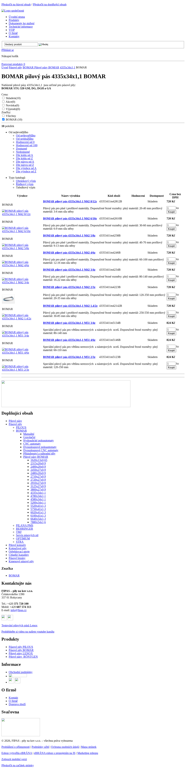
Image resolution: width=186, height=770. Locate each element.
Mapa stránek (88, 746)
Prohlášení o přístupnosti (15, 746)
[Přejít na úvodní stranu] (12, 10)
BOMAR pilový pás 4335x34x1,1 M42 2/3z (69, 287)
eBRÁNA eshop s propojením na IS (54, 753)
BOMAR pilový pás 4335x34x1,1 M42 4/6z (69, 252)
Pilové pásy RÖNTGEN (23, 656)
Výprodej (13, 109)
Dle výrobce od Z (26, 171)
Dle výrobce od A (26, 168)
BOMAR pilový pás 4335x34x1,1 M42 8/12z (70, 201)
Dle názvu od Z (25, 164)
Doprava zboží (17, 704)
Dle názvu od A (25, 161)
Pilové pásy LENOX (21, 653)
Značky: (6, 112)
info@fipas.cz (19, 610)
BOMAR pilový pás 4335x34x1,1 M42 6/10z (70, 218)
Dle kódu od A (24, 155)
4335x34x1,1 (67, 67)
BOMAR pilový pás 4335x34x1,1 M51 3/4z (69, 322)
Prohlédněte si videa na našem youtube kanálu (27, 631)
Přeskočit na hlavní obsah (16, 4)
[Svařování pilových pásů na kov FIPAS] (20, 735)
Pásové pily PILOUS (21, 646)
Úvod (4, 67)
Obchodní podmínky (21, 672)
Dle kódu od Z (24, 158)
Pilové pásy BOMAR (46, 67)
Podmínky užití (40, 746)
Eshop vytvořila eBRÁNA (16, 753)
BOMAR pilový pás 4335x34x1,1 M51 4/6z (69, 339)
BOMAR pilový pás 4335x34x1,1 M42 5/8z (69, 235)
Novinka (12, 105)
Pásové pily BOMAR (21, 650)
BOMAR (28, 67)
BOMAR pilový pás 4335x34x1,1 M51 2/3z (69, 356)
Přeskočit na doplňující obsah (49, 4)
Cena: (4, 94)
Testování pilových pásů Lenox (19, 625)
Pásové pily (15, 67)
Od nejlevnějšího (25, 135)
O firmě (13, 700)
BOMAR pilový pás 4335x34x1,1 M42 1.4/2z (70, 305)
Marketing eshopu (87, 753)
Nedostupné (23, 151)
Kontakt (13, 697)
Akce (10, 101)
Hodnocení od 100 (26, 145)
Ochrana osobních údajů (65, 746)
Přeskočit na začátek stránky (17, 765)
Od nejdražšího (24, 138)
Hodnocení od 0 (25, 142)
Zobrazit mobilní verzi (14, 759)
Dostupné (21, 148)
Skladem (13, 98)
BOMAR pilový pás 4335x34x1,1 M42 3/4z (69, 269)
